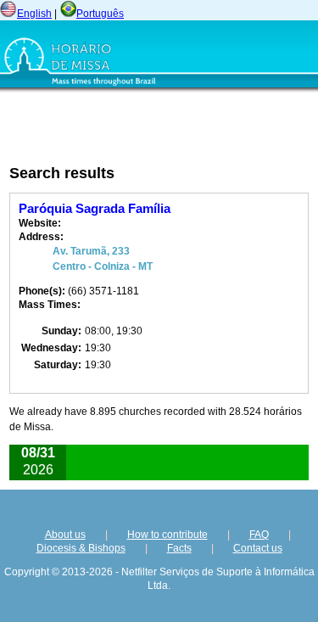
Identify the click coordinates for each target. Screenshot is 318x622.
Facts (179, 548)
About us (65, 535)
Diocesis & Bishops (81, 548)
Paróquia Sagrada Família (94, 208)
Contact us (257, 548)
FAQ (259, 535)
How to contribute (167, 535)
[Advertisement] (114, 128)
